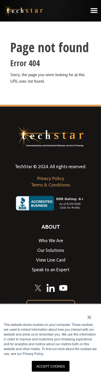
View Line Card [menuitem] (50, 260)
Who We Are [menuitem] (51, 240)
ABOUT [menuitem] (50, 226)
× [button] (89, 315)
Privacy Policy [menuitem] (50, 178)
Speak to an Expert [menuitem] (50, 269)
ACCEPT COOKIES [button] (50, 366)
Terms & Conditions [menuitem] (50, 185)
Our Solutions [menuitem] (50, 250)
